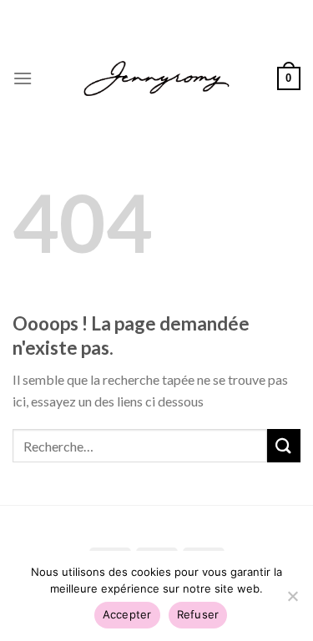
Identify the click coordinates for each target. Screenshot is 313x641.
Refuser (198, 614)
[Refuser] (292, 601)
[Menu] (23, 78)
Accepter (127, 614)
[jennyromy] (156, 79)
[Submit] (283, 445)
